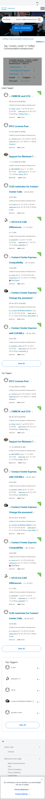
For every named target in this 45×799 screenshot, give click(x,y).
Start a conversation (22, 28)
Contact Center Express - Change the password (23, 298)
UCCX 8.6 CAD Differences (21, 227)
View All (21, 363)
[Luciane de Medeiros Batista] (20, 703)
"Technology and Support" (19, 70)
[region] (22, 787)
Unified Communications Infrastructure (18, 39)
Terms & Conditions (14, 769)
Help (9, 766)
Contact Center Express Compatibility (23, 262)
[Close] (42, 779)
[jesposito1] (13, 680)
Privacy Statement (21, 789)
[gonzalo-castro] (14, 715)
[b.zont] (11, 670)
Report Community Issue (16, 763)
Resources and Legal (12, 759)
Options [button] (39, 42)
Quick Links (8, 747)
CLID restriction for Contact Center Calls (23, 192)
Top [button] (3, 741)
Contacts (11, 752)
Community (13, 74)
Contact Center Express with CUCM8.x (23, 333)
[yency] (11, 692)
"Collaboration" (15, 67)
